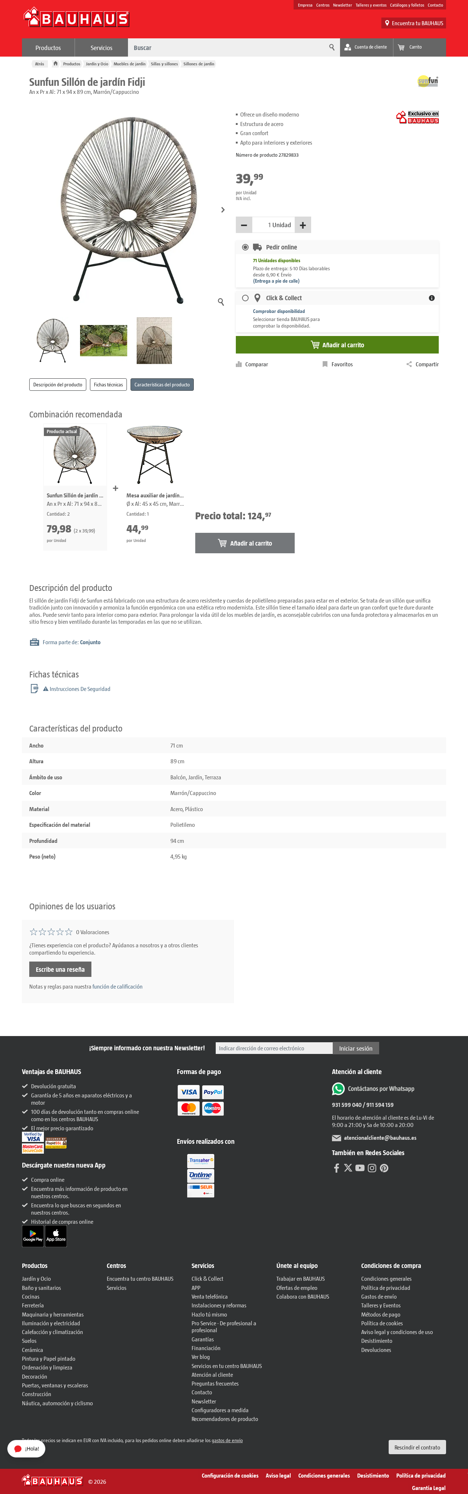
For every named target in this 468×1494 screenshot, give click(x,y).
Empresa (305, 4)
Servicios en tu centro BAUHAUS (227, 1365)
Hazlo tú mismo (209, 1314)
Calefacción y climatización (52, 1331)
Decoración (34, 1376)
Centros (322, 4)
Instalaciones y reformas (219, 1305)
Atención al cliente (212, 1374)
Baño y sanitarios (41, 1287)
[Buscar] (331, 47)
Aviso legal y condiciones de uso (397, 1331)
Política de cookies (382, 1322)
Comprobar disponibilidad (279, 311)
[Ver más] (200, 1175)
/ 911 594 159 (378, 1104)
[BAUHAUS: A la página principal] (76, 20)
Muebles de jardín (130, 63)
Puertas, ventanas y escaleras (55, 1385)
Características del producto (162, 384)
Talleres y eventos (371, 4)
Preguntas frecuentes (215, 1383)
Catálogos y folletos (407, 4)
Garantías (203, 1339)
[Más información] (432, 298)
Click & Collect (207, 1278)
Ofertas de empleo (296, 1287)
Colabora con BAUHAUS (302, 1296)
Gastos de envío (379, 1296)
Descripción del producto (57, 384)
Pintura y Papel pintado (48, 1358)
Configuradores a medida (220, 1409)
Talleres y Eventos (381, 1305)
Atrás (39, 63)
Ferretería (33, 1305)
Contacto (435, 4)
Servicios (102, 47)
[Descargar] (33, 1235)
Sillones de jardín (199, 63)
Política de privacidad (385, 1287)
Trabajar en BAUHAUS (300, 1278)
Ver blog (201, 1356)
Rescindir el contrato (417, 1447)
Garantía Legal (429, 1487)
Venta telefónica (210, 1296)
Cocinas (30, 1296)
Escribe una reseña (60, 969)
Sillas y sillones (164, 63)
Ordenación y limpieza (47, 1367)
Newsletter (342, 4)
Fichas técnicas (108, 384)
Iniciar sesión (356, 1048)
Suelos (29, 1340)
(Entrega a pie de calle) (276, 281)
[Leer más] (200, 1105)
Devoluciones (376, 1349)
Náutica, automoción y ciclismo (57, 1402)
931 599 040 (347, 1104)
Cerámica (32, 1349)
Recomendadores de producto (225, 1418)
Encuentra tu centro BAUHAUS (140, 1278)
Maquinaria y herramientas (53, 1314)
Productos (48, 47)
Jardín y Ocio (97, 63)
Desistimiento (376, 1340)
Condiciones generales (386, 1278)
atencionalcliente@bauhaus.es (380, 1137)
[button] (223, 210)
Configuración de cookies (230, 1475)
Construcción (36, 1393)
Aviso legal (278, 1475)
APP (196, 1287)
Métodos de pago (380, 1314)
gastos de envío (227, 1440)
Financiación (206, 1347)
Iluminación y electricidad (51, 1322)
